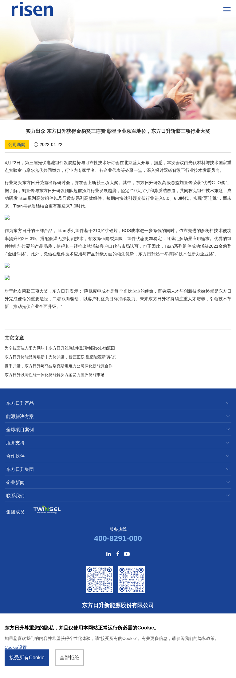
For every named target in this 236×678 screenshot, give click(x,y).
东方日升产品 (20, 403)
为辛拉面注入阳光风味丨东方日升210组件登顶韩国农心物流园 (60, 348)
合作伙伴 (15, 456)
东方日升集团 (20, 469)
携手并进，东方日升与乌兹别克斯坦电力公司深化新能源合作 (58, 366)
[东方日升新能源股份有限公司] (32, 9)
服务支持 (15, 442)
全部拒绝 (69, 657)
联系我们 (15, 495)
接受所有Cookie (27, 657)
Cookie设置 (16, 647)
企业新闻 (15, 482)
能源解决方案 (20, 416)
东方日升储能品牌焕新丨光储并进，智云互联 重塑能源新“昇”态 (60, 357)
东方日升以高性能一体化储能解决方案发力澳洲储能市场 (54, 375)
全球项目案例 (20, 429)
